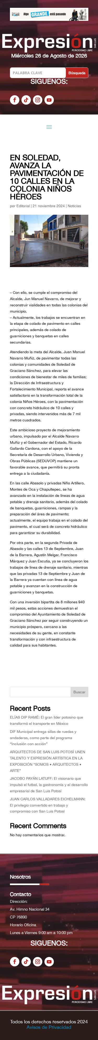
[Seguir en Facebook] (14, 100)
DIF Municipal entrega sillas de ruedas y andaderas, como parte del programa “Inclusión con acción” (43, 738)
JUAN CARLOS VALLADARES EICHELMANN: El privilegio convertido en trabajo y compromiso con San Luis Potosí (47, 805)
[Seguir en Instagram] (37, 100)
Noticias (74, 206)
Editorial (23, 206)
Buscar (79, 692)
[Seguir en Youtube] (49, 100)
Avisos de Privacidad (49, 1027)
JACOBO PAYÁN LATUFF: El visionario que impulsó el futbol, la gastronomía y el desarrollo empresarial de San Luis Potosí (49, 784)
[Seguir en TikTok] (26, 100)
